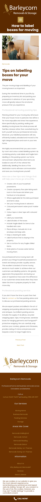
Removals (6, 64)
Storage (20, 422)
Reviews (20, 471)
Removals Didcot (20, 444)
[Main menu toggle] (20, 19)
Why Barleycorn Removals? (20, 467)
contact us (12, 298)
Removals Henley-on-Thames (20, 448)
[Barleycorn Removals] (20, 9)
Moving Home (20, 410)
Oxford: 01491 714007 (11, 397)
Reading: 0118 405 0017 (29, 397)
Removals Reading (21, 441)
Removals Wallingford (20, 433)
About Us (20, 463)
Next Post (20, 345)
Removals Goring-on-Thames (20, 452)
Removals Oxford (20, 437)
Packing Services (20, 418)
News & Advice (20, 475)
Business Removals (20, 414)
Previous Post (21, 340)
